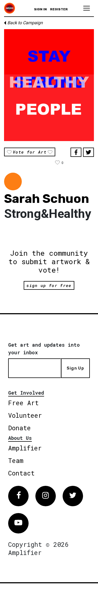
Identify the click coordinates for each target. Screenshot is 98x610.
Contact (21, 473)
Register (59, 9)
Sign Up (75, 368)
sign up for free (48, 285)
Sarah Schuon (46, 198)
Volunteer (25, 415)
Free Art (23, 403)
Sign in (40, 9)
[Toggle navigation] (86, 8)
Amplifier (25, 448)
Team (15, 460)
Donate (19, 428)
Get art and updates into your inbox (44, 348)
